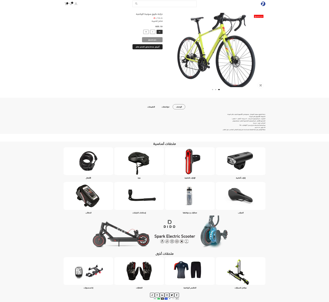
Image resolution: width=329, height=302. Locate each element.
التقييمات (151, 107)
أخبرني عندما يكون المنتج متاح (147, 47)
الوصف (179, 107)
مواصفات (165, 107)
